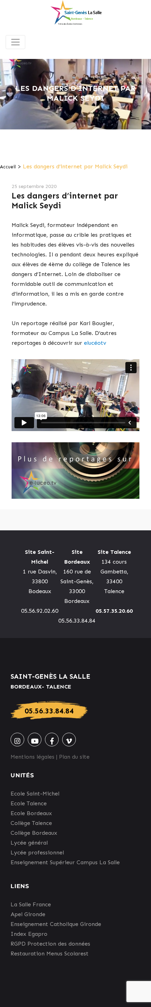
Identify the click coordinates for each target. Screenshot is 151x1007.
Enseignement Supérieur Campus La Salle (65, 862)
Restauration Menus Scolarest (49, 953)
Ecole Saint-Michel (35, 793)
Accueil (8, 166)
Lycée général (29, 842)
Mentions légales (32, 756)
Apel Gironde (28, 914)
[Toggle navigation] (15, 42)
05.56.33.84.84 (49, 710)
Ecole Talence (29, 803)
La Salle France (31, 904)
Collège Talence (31, 823)
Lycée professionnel (37, 852)
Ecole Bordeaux (31, 813)
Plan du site (74, 756)
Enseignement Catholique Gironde (56, 924)
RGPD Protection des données (50, 943)
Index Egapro (29, 934)
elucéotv (95, 343)
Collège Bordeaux (34, 833)
